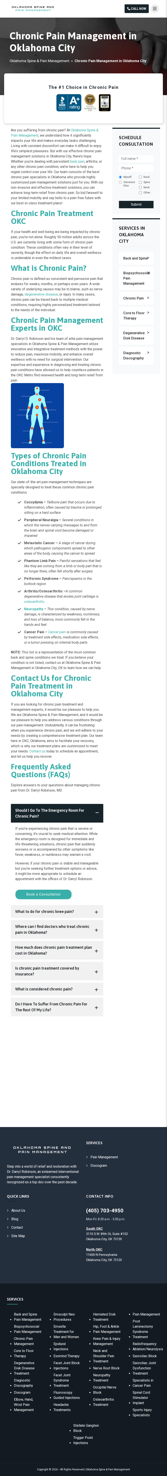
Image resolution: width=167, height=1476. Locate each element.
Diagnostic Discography (133, 355)
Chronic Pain (133, 298)
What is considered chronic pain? (44, 989)
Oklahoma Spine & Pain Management (39, 61)
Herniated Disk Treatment (104, 1317)
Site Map (18, 1236)
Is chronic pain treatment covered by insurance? (47, 971)
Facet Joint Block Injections (66, 1365)
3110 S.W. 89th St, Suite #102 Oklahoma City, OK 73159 (107, 1234)
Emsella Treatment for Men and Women (66, 1331)
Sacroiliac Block (145, 1356)
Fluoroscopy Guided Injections (66, 1395)
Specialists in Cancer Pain (143, 1383)
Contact (17, 1227)
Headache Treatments (62, 1407)
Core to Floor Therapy (134, 315)
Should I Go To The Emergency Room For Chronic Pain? (49, 813)
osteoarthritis (34, 602)
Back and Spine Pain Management (27, 1317)
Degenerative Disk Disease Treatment (24, 1368)
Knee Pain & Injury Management (106, 1341)
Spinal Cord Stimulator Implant (141, 1397)
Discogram (98, 1166)
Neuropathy (33, 609)
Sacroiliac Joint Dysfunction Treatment (144, 1368)
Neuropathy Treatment (101, 1377)
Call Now (138, 8)
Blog (14, 1219)
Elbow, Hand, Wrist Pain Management (24, 1404)
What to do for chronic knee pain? (44, 911)
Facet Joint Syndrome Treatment (61, 1380)
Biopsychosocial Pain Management (136, 278)
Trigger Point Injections (83, 1440)
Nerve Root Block (106, 1368)
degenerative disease (41, 294)
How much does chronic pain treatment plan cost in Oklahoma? (53, 950)
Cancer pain (57, 632)
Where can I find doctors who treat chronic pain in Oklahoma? (52, 929)
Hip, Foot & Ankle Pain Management (106, 1329)
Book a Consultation (43, 894)
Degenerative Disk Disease (134, 335)
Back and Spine (135, 258)
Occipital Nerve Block (104, 1390)
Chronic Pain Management (24, 1341)
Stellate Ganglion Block (86, 1428)
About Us (18, 1210)
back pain (77, 161)
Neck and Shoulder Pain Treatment (103, 1356)
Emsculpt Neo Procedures (64, 1317)
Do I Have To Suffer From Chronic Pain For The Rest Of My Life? (51, 1007)
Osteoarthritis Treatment (103, 1402)
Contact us (37, 751)
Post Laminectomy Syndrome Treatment (143, 1329)
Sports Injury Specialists (142, 1412)
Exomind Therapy (66, 1356)
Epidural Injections (60, 1346)
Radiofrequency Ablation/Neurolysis (148, 1346)
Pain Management (104, 1157)
